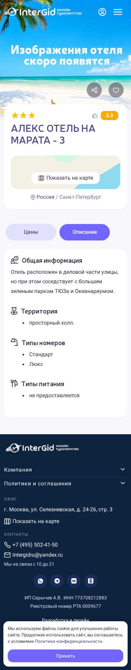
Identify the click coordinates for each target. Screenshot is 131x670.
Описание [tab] (85, 232)
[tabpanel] (65, 333)
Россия (45, 197)
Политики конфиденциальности (68, 641)
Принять (65, 656)
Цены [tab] (31, 232)
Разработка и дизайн (65, 620)
